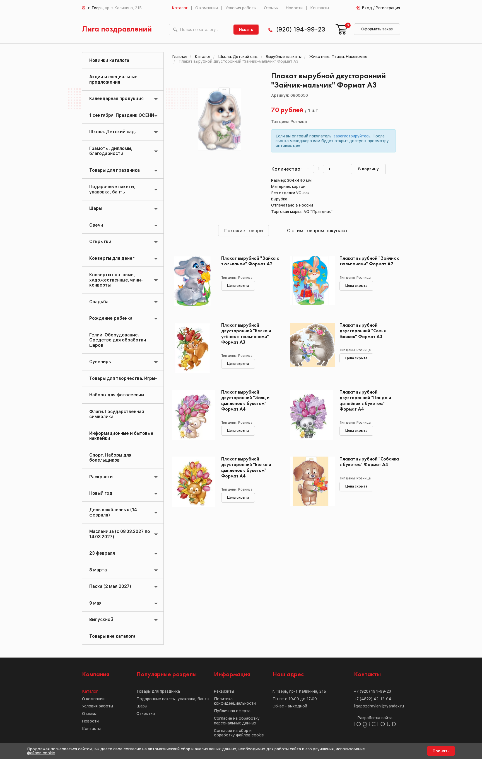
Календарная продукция (116, 98)
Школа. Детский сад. (112, 131)
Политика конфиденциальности (235, 701)
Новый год (100, 493)
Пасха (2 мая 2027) (110, 586)
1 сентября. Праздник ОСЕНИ (121, 115)
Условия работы (240, 8)
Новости (294, 8)
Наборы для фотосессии (116, 394)
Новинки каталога (109, 60)
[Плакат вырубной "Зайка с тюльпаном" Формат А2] (192, 281)
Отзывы (271, 8)
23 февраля (102, 553)
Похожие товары (243, 230)
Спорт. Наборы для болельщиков (110, 457)
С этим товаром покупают (317, 230)
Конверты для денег (111, 258)
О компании (206, 8)
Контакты (319, 8)
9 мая (95, 603)
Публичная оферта (232, 711)
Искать (246, 29)
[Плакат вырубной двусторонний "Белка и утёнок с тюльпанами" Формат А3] (192, 348)
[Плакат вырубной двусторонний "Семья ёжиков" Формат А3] (310, 348)
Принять (441, 751)
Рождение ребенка (110, 318)
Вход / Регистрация (381, 8)
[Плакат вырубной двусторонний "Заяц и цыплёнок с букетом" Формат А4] (192, 415)
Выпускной (101, 619)
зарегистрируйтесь (352, 136)
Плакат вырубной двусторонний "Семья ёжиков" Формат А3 (362, 331)
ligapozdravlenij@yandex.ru (379, 706)
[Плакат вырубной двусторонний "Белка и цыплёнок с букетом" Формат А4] (192, 482)
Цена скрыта (238, 286)
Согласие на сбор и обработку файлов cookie (239, 733)
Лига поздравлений (117, 29)
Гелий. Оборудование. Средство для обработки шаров (117, 340)
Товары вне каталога (112, 636)
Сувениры (100, 361)
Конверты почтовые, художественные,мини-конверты (116, 280)
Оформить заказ (377, 29)
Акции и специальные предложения (113, 79)
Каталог (180, 8)
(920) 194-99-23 (300, 29)
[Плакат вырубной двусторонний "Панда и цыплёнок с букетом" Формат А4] (310, 415)
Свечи (96, 225)
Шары (95, 208)
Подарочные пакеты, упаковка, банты (112, 189)
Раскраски (101, 476)
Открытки (100, 241)
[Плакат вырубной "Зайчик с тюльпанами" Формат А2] (310, 281)
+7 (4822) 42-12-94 (372, 699)
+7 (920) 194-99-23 (372, 691)
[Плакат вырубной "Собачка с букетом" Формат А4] (310, 482)
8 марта (98, 570)
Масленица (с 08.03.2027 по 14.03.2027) (119, 534)
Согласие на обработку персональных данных (237, 720)
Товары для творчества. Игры (122, 378)
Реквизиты (224, 691)
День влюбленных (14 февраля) (113, 512)
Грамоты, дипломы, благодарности (110, 151)
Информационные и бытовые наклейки (121, 436)
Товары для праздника (114, 170)
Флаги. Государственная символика (116, 414)
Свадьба (99, 301)
